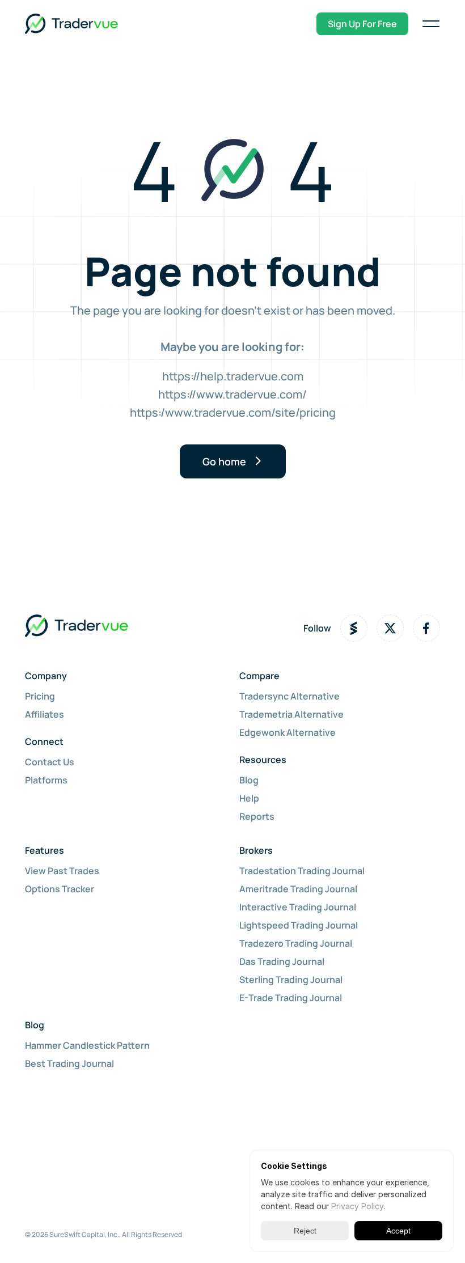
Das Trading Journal (281, 961)
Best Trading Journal (69, 1063)
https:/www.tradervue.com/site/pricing (233, 412)
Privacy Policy (357, 1206)
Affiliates (44, 714)
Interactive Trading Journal (297, 907)
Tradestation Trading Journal (302, 870)
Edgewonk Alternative (287, 732)
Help (249, 798)
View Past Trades (62, 870)
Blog (249, 780)
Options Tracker (59, 889)
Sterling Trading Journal (291, 979)
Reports (256, 816)
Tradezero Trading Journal (295, 943)
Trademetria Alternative (291, 714)
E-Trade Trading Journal (290, 997)
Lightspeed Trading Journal (298, 925)
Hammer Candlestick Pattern (87, 1045)
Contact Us (49, 762)
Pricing (40, 696)
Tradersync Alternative (289, 696)
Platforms (46, 780)
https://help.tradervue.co (228, 376)
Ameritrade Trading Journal (298, 889)
